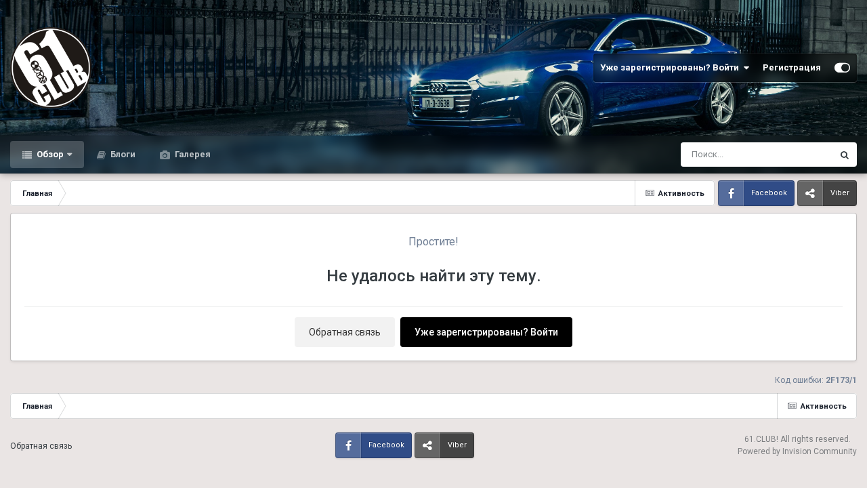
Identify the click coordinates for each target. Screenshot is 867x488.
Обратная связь (345, 332)
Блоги (121, 154)
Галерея (192, 154)
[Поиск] (844, 154)
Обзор (49, 154)
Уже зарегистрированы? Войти (671, 67)
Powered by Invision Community (797, 451)
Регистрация (792, 67)
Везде (802, 154)
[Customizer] (842, 68)
